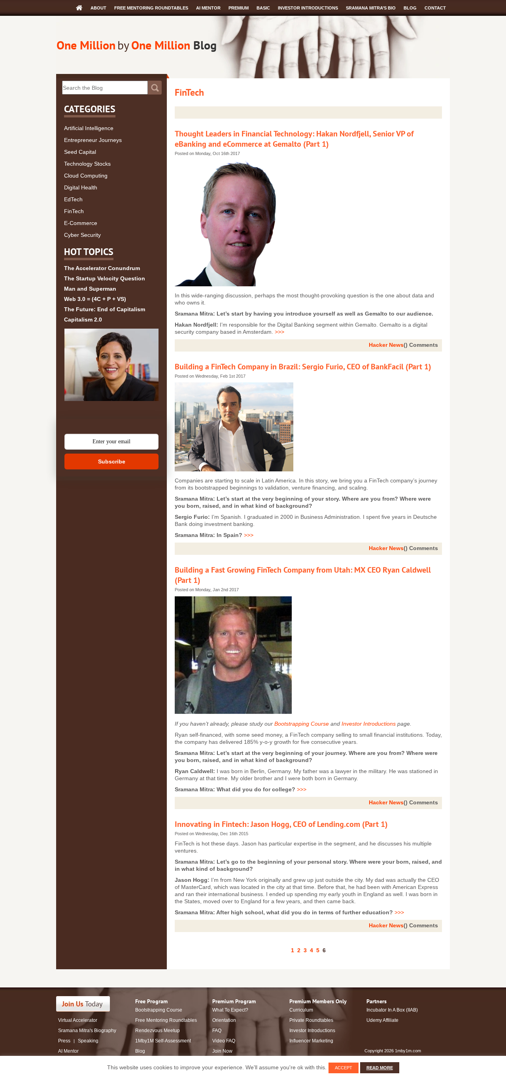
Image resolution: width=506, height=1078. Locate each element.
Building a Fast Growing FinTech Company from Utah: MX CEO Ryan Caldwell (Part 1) (303, 575)
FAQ (216, 1030)
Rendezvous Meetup (157, 1030)
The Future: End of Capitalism (104, 309)
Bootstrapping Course (301, 724)
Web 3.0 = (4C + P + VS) (95, 299)
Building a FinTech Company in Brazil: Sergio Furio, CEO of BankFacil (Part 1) (303, 366)
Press (64, 1041)
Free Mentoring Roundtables (151, 8)
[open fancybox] (111, 365)
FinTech (74, 211)
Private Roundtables (311, 1020)
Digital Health (80, 187)
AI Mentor (208, 8)
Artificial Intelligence (88, 128)
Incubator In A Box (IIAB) (392, 1010)
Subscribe (111, 461)
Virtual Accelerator (77, 1020)
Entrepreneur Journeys (93, 140)
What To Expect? (230, 1010)
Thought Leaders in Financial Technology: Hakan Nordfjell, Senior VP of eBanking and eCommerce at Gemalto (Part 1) (294, 139)
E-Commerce (80, 223)
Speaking (88, 1041)
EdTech (73, 199)
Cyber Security (82, 235)
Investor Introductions (308, 8)
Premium (238, 8)
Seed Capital (80, 152)
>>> (279, 332)
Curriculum (301, 1010)
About (98, 8)
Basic (263, 8)
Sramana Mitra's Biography (87, 1030)
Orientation (224, 1020)
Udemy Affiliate (382, 1020)
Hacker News (386, 345)
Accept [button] (343, 1067)
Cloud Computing (86, 175)
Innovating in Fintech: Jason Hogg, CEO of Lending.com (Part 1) (281, 824)
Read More (379, 1067)
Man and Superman (90, 289)
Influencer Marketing (311, 1041)
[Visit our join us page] (83, 1004)
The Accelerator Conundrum (102, 268)
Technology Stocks (87, 164)
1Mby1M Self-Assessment (163, 1041)
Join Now (222, 1051)
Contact (435, 8)
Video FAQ (223, 1041)
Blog (410, 8)
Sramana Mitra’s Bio (371, 8)
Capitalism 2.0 (83, 319)
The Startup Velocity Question (104, 278)
